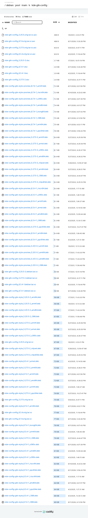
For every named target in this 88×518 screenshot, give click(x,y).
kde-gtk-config (39, 5)
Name (7, 22)
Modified (72, 22)
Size (55, 22)
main (24, 5)
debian (10, 5)
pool (17, 5)
